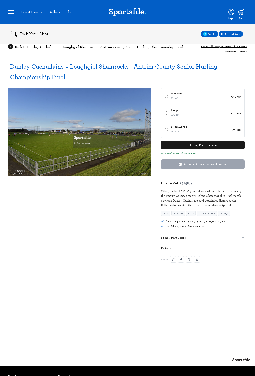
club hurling (207, 213)
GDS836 (224, 213)
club (191, 213)
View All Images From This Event (224, 46)
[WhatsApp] (197, 259)
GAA (165, 213)
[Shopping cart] (241, 12)
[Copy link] (173, 259)
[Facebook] (181, 259)
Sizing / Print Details (173, 237)
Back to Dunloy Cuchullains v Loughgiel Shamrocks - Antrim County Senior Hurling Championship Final (99, 46)
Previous (230, 51)
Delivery (166, 248)
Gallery (54, 11)
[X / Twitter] (189, 259)
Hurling (178, 213)
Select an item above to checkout (205, 164)
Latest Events (31, 11)
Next (243, 51)
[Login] (231, 12)
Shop (70, 11)
